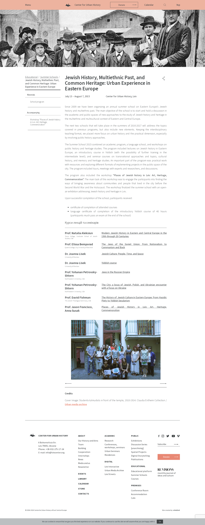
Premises (136, 485)
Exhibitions (136, 440)
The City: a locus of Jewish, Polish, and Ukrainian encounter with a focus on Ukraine (134, 286)
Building (82, 448)
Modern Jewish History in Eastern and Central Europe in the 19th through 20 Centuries (134, 234)
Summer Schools (139, 475)
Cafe (133, 498)
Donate (121, 5)
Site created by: (171, 510)
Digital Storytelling (140, 455)
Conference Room (139, 490)
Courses (135, 478)
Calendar (149, 4)
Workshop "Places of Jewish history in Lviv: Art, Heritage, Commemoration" (45, 122)
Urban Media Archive (114, 470)
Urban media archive (76, 404)
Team (81, 444)
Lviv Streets (110, 474)
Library (82, 478)
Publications (137, 459)
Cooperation (84, 452)
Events (82, 473)
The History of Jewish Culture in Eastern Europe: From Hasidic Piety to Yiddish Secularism (134, 299)
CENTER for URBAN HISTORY (53, 435)
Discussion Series (139, 444)
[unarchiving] (137, 448)
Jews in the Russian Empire (116, 272)
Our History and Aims (88, 440)
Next (163, 383)
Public (135, 435)
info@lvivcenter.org (55, 452)
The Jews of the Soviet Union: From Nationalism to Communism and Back (134, 245)
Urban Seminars (112, 451)
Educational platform (141, 471)
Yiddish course (109, 262)
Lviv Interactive (112, 466)
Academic (110, 435)
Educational (138, 466)
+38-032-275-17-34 (55, 449)
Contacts (83, 493)
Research (109, 440)
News (80, 459)
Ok (160, 522)
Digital (109, 461)
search (176, 444)
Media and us (84, 463)
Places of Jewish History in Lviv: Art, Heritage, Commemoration (134, 308)
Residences (110, 454)
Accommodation (139, 494)
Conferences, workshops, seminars (115, 446)
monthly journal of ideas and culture (167, 474)
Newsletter (83, 466)
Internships (83, 455)
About (81, 435)
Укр (178, 4)
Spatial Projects (138, 452)
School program (37, 101)
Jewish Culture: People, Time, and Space (123, 253)
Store (81, 488)
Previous (68, 383)
